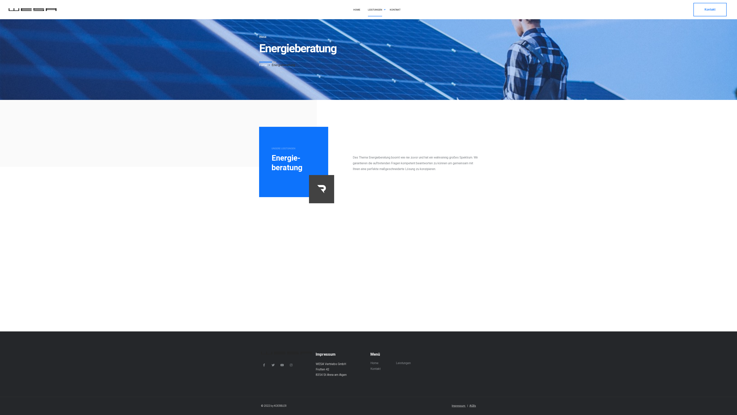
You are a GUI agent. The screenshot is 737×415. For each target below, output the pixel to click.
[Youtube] (282, 365)
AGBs (472, 406)
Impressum (460, 406)
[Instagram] (291, 365)
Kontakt (375, 369)
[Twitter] (273, 365)
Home (374, 363)
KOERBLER (280, 406)
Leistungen (403, 363)
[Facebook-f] (264, 365)
